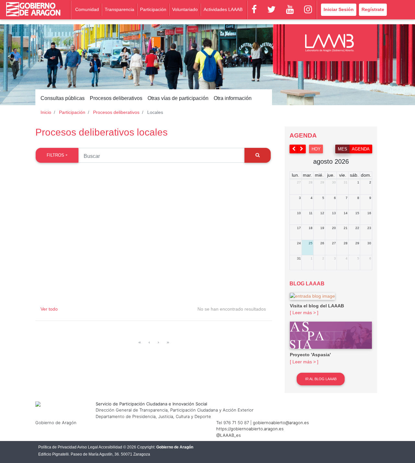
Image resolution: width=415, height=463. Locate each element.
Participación (153, 9)
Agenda (361, 149)
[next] (302, 149)
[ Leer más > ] (304, 312)
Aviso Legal (87, 447)
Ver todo (49, 309)
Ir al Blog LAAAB (321, 379)
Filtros (55, 155)
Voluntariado (185, 9)
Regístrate (373, 9)
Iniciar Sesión (339, 9)
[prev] (294, 149)
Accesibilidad (110, 447)
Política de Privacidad (57, 447)
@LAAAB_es (228, 435)
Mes (342, 149)
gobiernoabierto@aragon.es (281, 422)
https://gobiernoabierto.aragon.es (250, 428)
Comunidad (87, 9)
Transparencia (119, 9)
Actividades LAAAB (223, 9)
